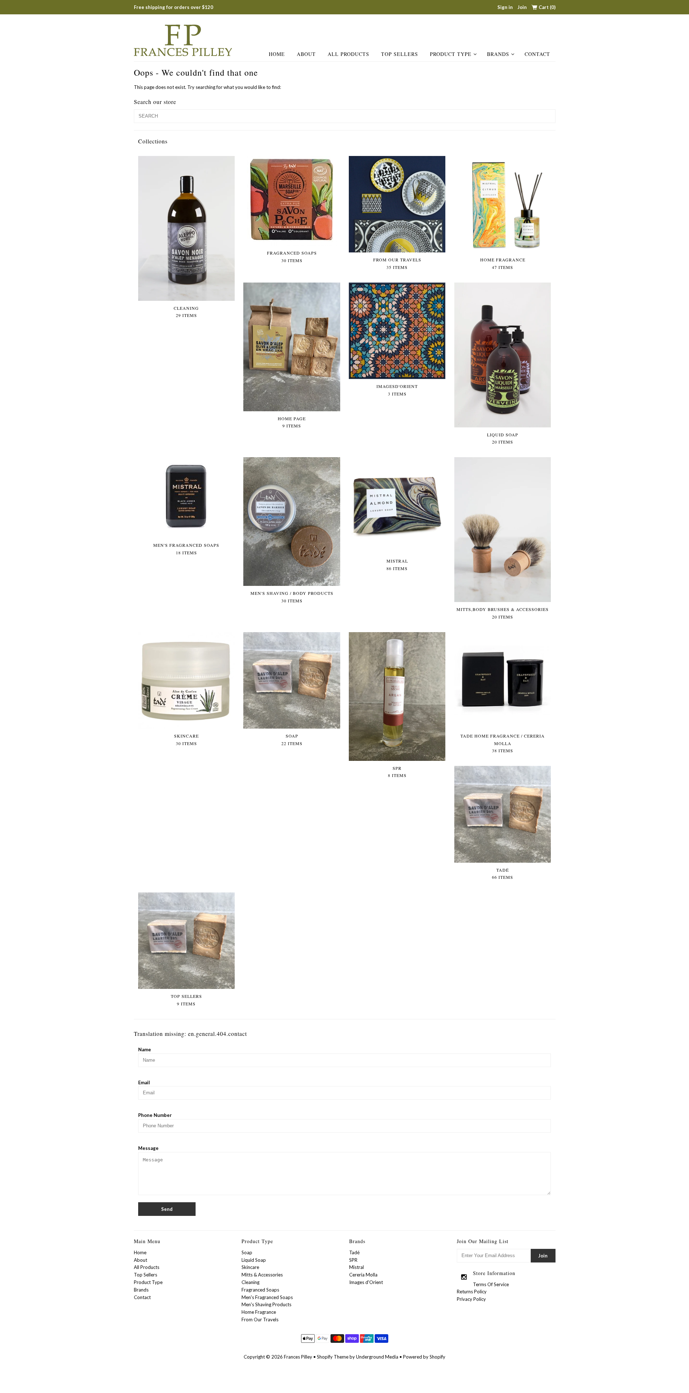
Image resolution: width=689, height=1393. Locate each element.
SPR (353, 1260)
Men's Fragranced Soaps (267, 1297)
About (306, 54)
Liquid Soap (254, 1260)
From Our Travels (260, 1319)
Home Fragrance (259, 1312)
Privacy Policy (471, 1299)
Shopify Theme (332, 1357)
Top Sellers (399, 54)
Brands (498, 54)
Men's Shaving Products (266, 1304)
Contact (537, 54)
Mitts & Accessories (262, 1275)
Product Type (451, 54)
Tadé (354, 1252)
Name (144, 1049)
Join (522, 7)
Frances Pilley (298, 1357)
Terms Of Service (491, 1284)
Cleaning (250, 1282)
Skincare (250, 1267)
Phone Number (155, 1115)
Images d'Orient (366, 1282)
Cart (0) (547, 7)
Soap (247, 1252)
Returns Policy (472, 1291)
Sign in (505, 7)
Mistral (356, 1267)
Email (144, 1082)
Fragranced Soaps (260, 1290)
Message (148, 1148)
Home (277, 54)
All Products (348, 54)
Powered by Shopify (424, 1357)
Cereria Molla (363, 1275)
